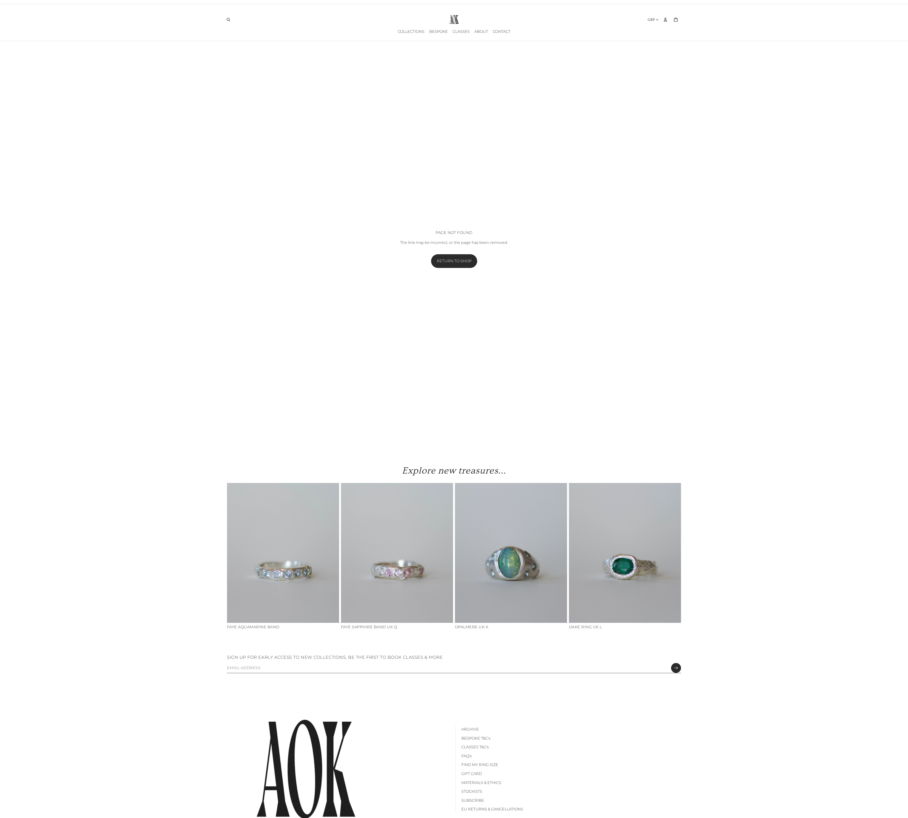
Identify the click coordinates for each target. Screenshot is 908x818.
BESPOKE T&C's (475, 738)
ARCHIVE (470, 729)
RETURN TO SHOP (454, 261)
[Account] (665, 19)
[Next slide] (332, 553)
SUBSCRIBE (472, 800)
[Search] (228, 19)
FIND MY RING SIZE (479, 764)
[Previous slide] (234, 553)
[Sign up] (676, 668)
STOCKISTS (471, 791)
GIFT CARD (471, 773)
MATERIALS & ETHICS (481, 782)
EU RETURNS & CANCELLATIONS (492, 809)
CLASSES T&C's (475, 747)
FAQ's (466, 756)
